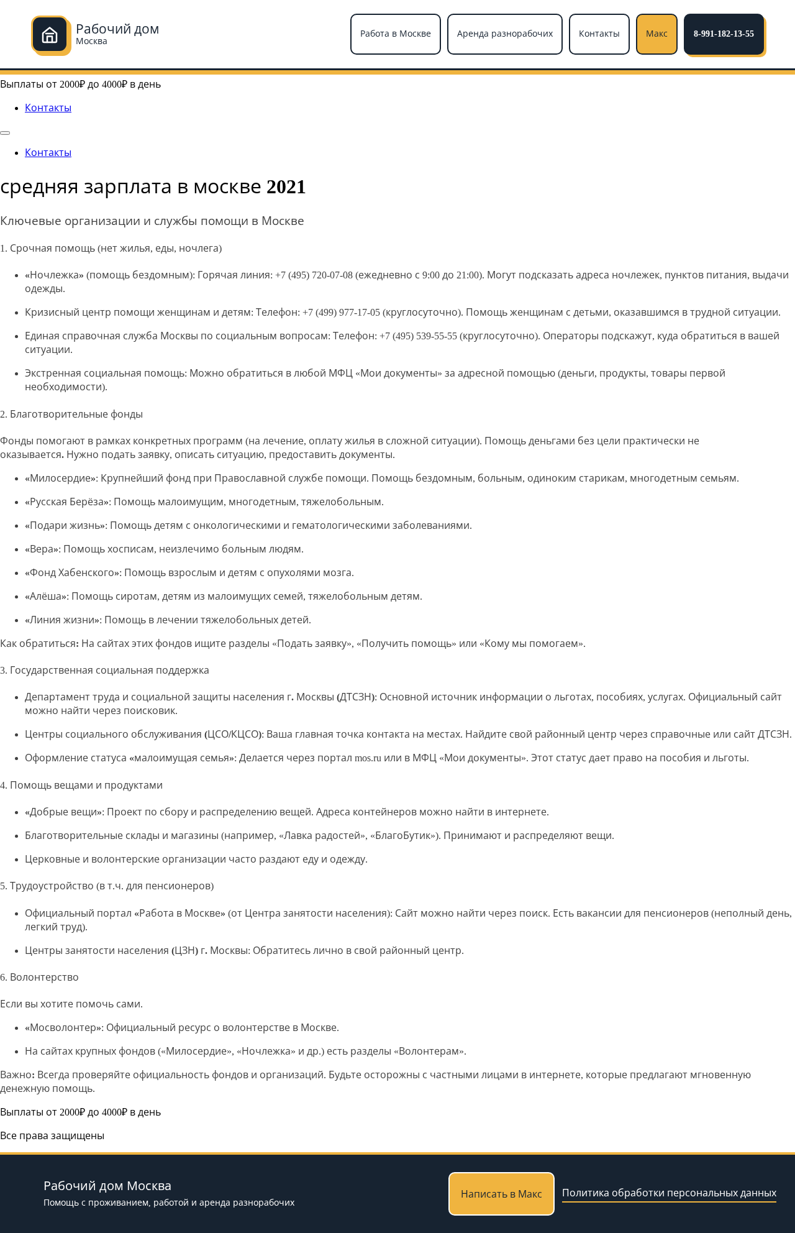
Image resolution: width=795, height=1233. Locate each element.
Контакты (599, 34)
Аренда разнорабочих (505, 34)
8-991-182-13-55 (724, 34)
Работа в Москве (395, 34)
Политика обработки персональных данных (669, 1193)
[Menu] (5, 133)
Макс (657, 34)
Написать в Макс (501, 1194)
